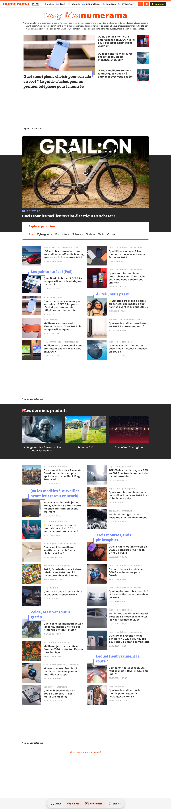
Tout (31, 234)
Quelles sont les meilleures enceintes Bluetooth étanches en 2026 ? (115, 56)
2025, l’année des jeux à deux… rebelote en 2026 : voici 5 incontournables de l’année (63, 572)
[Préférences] (146, 4)
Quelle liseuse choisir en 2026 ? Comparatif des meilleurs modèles (59, 693)
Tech (101, 234)
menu (35, 3)
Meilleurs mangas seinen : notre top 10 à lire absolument (128, 516)
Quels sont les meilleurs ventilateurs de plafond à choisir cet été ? (59, 550)
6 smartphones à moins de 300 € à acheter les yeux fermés (126, 572)
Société (90, 234)
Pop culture (62, 234)
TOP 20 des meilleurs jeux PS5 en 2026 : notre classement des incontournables (129, 473)
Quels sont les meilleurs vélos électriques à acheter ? (68, 216)
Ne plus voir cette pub (32, 128)
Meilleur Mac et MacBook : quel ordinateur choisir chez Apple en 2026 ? (63, 348)
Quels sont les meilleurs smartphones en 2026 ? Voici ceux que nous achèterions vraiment (116, 41)
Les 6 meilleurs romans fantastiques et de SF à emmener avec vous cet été (115, 73)
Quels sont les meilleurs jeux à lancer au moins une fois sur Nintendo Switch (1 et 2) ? (63, 626)
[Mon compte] (140, 4)
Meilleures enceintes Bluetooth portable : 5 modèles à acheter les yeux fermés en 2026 (129, 616)
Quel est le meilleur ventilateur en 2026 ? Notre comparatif (129, 325)
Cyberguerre (44, 234)
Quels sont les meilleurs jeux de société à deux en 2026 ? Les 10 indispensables (129, 495)
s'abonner (160, 4)
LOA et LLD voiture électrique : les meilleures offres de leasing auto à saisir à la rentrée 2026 (64, 254)
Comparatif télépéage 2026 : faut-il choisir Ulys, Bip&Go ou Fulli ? (128, 671)
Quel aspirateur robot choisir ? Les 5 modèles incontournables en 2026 (128, 594)
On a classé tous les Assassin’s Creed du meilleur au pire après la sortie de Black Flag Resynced (64, 475)
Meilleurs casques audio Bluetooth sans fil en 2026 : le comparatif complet (62, 326)
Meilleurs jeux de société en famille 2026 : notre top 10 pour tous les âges (63, 649)
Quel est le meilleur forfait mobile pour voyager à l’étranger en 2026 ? (125, 693)
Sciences (77, 234)
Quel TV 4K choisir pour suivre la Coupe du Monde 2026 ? (63, 593)
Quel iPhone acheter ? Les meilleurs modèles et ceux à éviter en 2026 (127, 254)
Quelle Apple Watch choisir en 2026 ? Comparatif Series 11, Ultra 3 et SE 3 (128, 549)
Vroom (111, 234)
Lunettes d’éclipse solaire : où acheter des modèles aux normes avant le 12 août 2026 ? (128, 303)
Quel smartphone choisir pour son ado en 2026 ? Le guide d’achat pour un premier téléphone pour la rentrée (57, 81)
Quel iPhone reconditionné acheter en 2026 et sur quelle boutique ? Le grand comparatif (129, 638)
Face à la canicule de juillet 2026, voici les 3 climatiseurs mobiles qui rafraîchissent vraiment (62, 507)
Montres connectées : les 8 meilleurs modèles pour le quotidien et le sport (60, 671)
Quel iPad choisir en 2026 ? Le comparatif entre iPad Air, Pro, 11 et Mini (63, 281)
